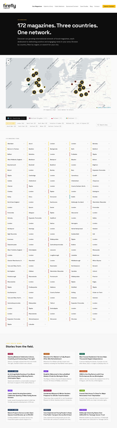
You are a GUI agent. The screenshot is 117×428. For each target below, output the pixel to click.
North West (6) (42, 123)
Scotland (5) (34, 126)
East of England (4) (83, 123)
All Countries (16, 118)
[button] (90, 86)
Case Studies (84, 6)
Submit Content (109, 6)
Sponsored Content (72, 6)
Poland (56, 118)
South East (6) (22, 126)
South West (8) (11, 126)
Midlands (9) (70, 123)
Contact (97, 6)
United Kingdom (38, 118)
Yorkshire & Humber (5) (57, 123)
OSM (104, 107)
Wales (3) (43, 126)
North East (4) (31, 123)
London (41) (20, 123)
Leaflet (99, 107)
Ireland (71, 118)
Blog (91, 6)
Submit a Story (48, 6)
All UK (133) (11, 123)
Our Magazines (37, 6)
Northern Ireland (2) (54, 126)
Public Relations (59, 6)
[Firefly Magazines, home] (9, 6)
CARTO (109, 107)
